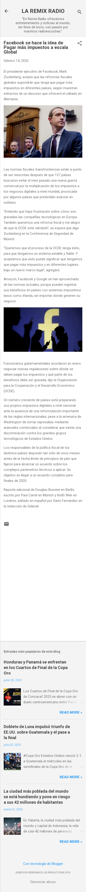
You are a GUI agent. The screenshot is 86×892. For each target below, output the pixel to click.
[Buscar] (79, 13)
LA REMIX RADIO (43, 11)
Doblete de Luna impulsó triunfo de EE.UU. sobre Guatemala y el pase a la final (37, 732)
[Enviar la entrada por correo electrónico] (6, 525)
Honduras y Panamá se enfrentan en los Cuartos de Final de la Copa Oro (36, 667)
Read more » (71, 712)
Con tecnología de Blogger (43, 864)
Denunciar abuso (43, 882)
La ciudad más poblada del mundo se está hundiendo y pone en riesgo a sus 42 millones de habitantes (37, 797)
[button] (79, 43)
